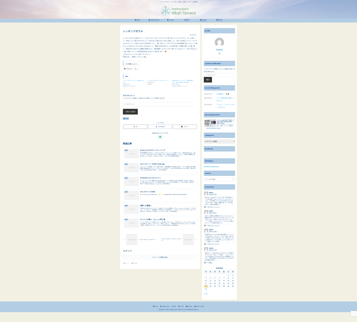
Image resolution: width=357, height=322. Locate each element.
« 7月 (205, 293)
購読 (208, 80)
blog (174, 306)
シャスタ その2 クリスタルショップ (157, 80)
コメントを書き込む (160, 257)
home (156, 306)
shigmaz (219, 50)
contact (181, 306)
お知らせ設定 (130, 112)
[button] (185, 127)
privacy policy (200, 306)
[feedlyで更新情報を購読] (160, 137)
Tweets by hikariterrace (211, 166)
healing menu (165, 306)
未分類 (126, 118)
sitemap (189, 306)
